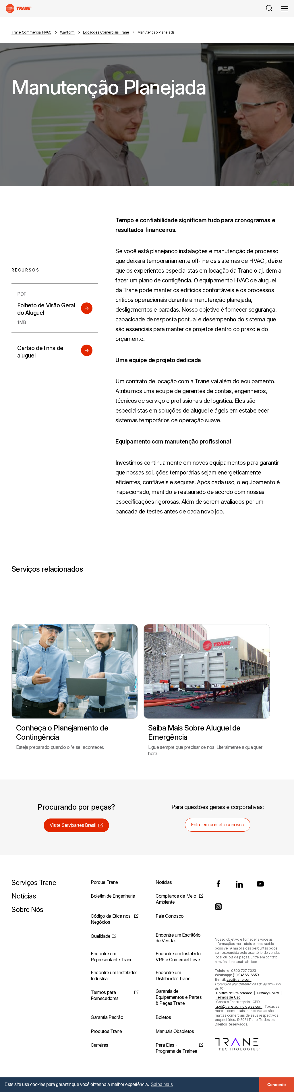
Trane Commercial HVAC (31, 32)
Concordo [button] (276, 1084)
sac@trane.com (239, 979)
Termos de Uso (228, 997)
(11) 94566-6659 (246, 975)
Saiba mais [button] (162, 1084)
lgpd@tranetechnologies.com (238, 1006)
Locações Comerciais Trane (106, 32)
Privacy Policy (268, 993)
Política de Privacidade (234, 993)
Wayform (67, 32)
